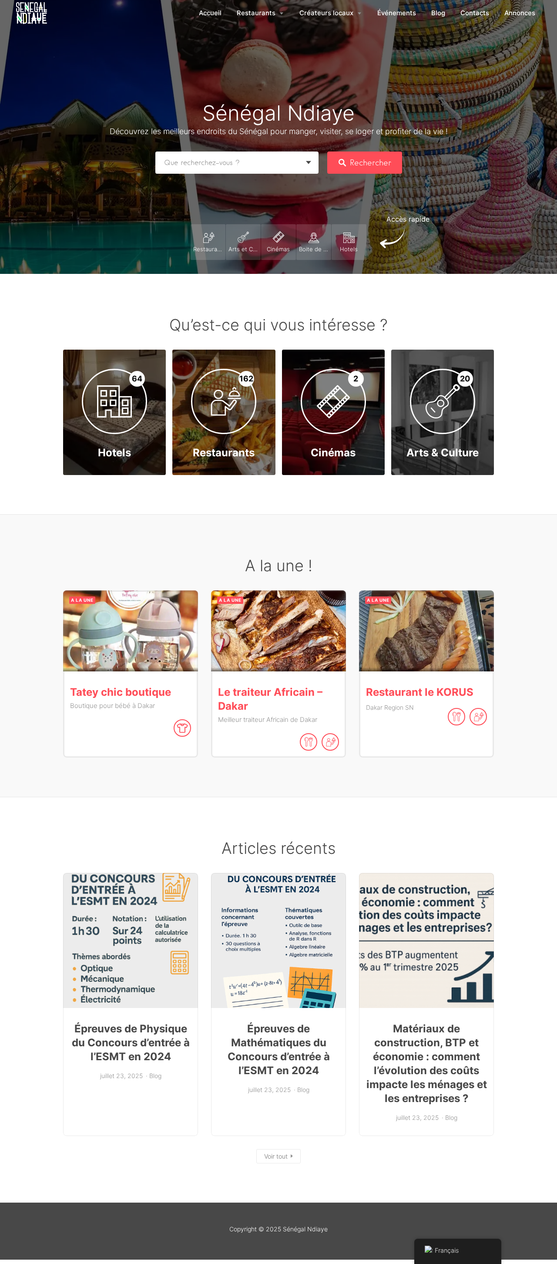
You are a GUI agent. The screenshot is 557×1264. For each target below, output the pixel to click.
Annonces (519, 13)
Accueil (210, 13)
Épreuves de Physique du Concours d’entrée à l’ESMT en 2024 (131, 1042)
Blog (438, 13)
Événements (396, 13)
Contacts (474, 13)
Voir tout (276, 1156)
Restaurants (256, 13)
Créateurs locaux (326, 13)
